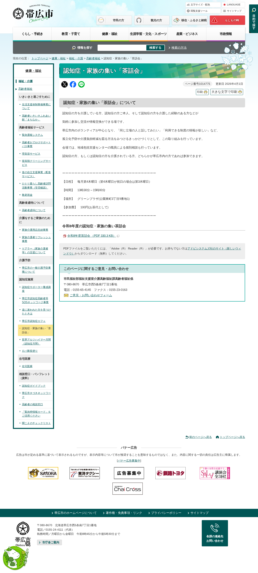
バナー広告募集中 (129, 460)
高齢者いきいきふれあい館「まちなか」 (36, 117)
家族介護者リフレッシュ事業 (36, 239)
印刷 (200, 91)
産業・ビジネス (187, 34)
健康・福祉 (109, 34)
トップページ (39, 58)
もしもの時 (232, 20)
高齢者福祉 (93, 58)
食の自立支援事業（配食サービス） (36, 174)
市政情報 (226, 34)
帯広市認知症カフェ (34, 321)
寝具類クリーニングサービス (36, 163)
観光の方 (156, 20)
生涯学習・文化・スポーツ (148, 34)
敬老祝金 (27, 194)
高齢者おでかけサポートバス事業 (36, 144)
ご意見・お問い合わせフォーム (91, 295)
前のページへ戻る (200, 437)
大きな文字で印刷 (224, 91)
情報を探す (85, 47)
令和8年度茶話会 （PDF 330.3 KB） (91, 235)
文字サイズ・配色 (200, 4)
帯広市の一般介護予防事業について (36, 269)
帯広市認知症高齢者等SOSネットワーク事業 (35, 300)
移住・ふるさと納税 (194, 20)
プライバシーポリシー (166, 512)
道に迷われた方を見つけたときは (36, 311)
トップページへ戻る (232, 437)
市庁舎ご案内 (50, 542)
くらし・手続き (32, 34)
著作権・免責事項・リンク (124, 512)
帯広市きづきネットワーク (36, 395)
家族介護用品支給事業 (35, 229)
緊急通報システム (32, 134)
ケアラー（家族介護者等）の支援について (35, 250)
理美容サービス (31, 153)
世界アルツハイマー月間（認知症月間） (36, 341)
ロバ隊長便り (30, 350)
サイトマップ (234, 10)
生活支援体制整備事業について (36, 106)
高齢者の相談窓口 (32, 404)
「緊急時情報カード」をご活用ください (36, 413)
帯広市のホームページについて (75, 512)
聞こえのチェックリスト (36, 423)
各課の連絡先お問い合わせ (214, 538)
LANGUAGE (233, 4)
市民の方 (118, 20)
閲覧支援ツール (199, 10)
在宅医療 (27, 366)
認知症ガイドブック (34, 385)
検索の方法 (179, 47)
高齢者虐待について (34, 210)
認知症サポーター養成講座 (36, 289)
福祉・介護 (76, 58)
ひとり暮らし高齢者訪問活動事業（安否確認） (36, 185)
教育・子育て (71, 34)
